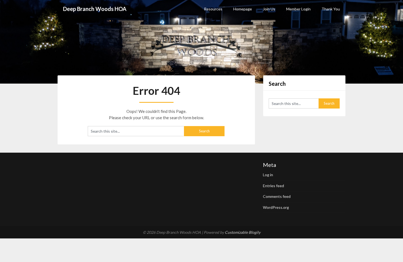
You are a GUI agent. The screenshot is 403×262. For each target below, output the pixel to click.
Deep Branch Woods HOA (94, 8)
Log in (268, 174)
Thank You (331, 9)
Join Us (269, 9)
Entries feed (273, 185)
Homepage (242, 9)
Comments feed (277, 196)
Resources (213, 9)
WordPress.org (276, 207)
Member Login (298, 9)
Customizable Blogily (242, 232)
